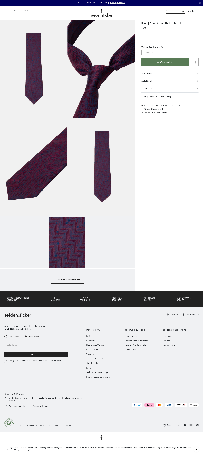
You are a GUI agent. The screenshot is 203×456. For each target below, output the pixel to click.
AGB (20, 425)
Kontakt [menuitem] (89, 368)
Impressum (45, 425)
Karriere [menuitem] (166, 340)
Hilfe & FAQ (93, 329)
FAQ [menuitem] (88, 336)
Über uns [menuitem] (167, 336)
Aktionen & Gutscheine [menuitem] (96, 358)
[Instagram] (191, 425)
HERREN (113, 3)
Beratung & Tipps (134, 329)
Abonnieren (36, 354)
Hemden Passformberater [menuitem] (136, 340)
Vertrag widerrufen (40, 406)
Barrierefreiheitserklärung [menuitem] (98, 377)
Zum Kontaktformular (17, 406)
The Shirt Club (192, 314)
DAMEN (121, 3)
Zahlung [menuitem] (90, 354)
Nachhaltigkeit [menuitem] (169, 345)
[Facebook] (185, 425)
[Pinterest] (197, 425)
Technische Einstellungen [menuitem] (97, 372)
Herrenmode (34, 336)
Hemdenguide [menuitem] (130, 336)
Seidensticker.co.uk (62, 425)
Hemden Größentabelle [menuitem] (135, 345)
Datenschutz (31, 425)
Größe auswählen (165, 62)
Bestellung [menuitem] (91, 340)
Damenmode (14, 336)
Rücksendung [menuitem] (92, 349)
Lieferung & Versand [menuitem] (95, 345)
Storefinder (175, 314)
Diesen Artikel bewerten (65, 279)
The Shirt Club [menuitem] (92, 363)
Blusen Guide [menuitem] (130, 349)
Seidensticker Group (174, 329)
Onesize (146, 52)
